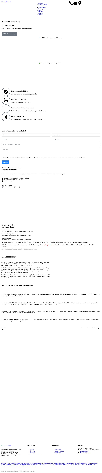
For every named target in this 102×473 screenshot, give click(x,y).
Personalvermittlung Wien (16, 463)
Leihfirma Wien (5, 463)
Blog (39, 10)
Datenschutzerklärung (35, 454)
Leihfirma (26, 463)
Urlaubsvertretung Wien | (29, 466)
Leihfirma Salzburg (49, 464)
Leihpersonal (94, 463)
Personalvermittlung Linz (83, 463)
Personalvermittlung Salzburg (22, 464)
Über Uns (40, 11)
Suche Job (41, 6)
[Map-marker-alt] (80, 3)
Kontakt (40, 13)
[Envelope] (75, 3)
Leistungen (41, 9)
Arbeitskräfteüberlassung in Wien (63, 464)
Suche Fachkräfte (42, 4)
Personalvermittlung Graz (7, 464)
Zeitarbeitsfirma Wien (71, 463)
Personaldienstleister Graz (37, 464)
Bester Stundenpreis (17, 116)
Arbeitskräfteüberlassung (36, 463)
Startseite (40, 3)
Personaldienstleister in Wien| (80, 464)
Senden (5, 162)
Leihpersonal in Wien (59, 463)
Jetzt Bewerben (42, 7)
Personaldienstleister (48, 463)
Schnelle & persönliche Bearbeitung (22, 108)
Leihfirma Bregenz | (6, 466)
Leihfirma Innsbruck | (17, 466)
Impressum (32, 452)
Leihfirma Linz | (92, 464)
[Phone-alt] (71, 3)
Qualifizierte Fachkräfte (19, 99)
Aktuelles (40, 14)
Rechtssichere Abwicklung (19, 91)
